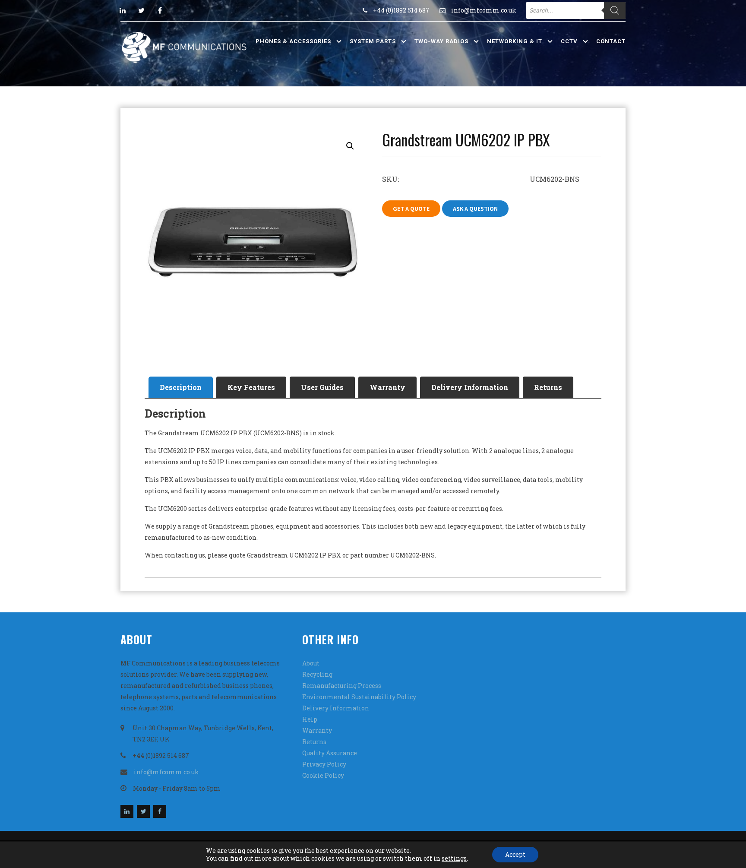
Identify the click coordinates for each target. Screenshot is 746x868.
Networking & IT (514, 41)
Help (309, 719)
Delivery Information (469, 387)
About (310, 663)
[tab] (181, 387)
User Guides (322, 387)
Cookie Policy (323, 775)
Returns (548, 387)
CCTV (569, 41)
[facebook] (160, 10)
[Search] (615, 10)
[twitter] (141, 10)
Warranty (387, 387)
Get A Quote (411, 208)
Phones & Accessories (293, 41)
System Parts (373, 41)
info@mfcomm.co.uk (483, 10)
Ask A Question (475, 208)
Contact (611, 41)
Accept (515, 854)
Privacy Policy (324, 764)
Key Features (251, 387)
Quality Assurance (329, 753)
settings (454, 858)
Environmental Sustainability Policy (359, 697)
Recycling (317, 674)
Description (181, 387)
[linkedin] (122, 10)
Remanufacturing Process (341, 685)
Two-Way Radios (441, 41)
